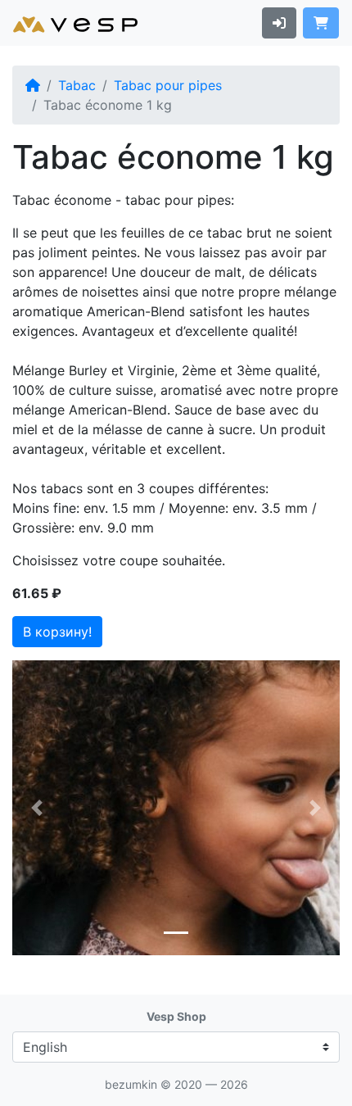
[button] (36, 807)
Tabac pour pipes (168, 85)
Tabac (77, 85)
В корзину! (57, 631)
